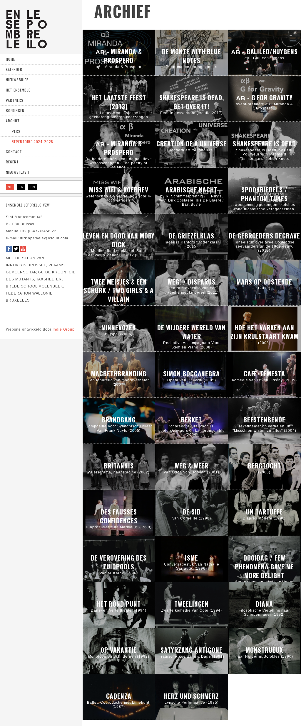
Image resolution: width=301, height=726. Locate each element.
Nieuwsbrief (17, 79)
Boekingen (15, 110)
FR (21, 187)
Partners (15, 100)
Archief (13, 120)
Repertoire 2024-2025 (32, 141)
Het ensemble (18, 89)
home (10, 59)
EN (32, 187)
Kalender (14, 69)
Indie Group (40, 329)
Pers (16, 131)
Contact (14, 151)
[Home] (26, 46)
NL (10, 187)
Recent (12, 161)
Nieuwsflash (17, 172)
